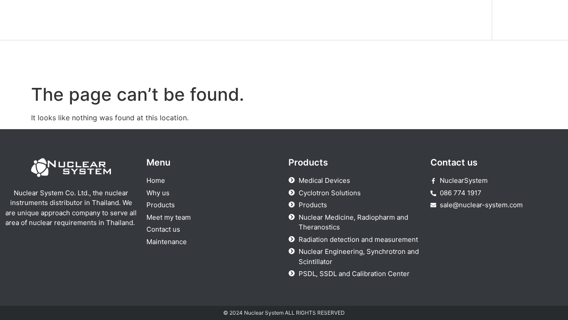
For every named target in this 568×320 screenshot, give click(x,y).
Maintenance (460, 20)
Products (270, 20)
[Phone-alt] (529, 20)
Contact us (397, 20)
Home (175, 20)
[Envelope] (551, 20)
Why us (220, 20)
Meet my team (332, 20)
